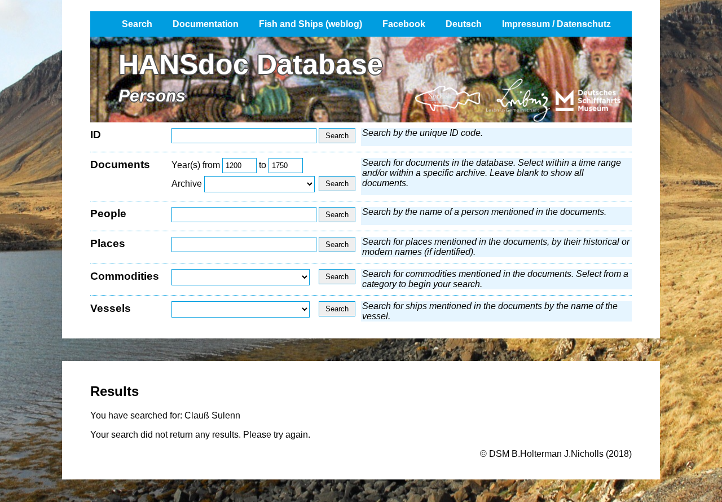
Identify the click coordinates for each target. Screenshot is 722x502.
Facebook (403, 24)
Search (137, 24)
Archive (186, 183)
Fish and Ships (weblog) (310, 24)
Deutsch (464, 24)
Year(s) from (195, 165)
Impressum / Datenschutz (556, 24)
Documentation (206, 24)
